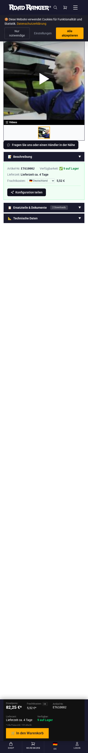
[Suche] (55, 7)
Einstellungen (43, 33)
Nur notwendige (17, 33)
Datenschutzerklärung (31, 23)
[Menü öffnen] (75, 7)
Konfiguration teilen (29, 192)
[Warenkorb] (65, 7)
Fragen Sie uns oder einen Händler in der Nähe (43, 145)
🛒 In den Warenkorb (27, 733)
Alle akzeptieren (70, 33)
